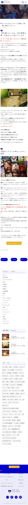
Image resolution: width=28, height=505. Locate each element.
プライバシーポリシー (6, 411)
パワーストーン (6, 300)
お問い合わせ (14, 411)
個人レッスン (9, 417)
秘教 (3, 434)
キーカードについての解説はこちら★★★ (10, 51)
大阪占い (10, 367)
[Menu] (25, 2)
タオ (10, 390)
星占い (21, 378)
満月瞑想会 (14, 432)
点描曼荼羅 (5, 291)
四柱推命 (5, 284)
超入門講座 (15, 372)
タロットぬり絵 (10, 399)
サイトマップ (21, 486)
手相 (4, 282)
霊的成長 (4, 399)
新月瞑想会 (22, 423)
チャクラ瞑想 (16, 423)
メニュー (15, 414)
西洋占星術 (5, 277)
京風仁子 (7, 381)
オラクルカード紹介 (16, 440)
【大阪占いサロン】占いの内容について (10, 396)
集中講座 (13, 420)
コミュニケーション (15, 390)
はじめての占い (5, 375)
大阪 (23, 414)
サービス (17, 387)
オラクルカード (6, 323)
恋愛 (3, 381)
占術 (23, 399)
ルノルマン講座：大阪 (6, 432)
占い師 (9, 402)
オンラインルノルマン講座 (19, 381)
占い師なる (20, 432)
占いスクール (10, 426)
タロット (5, 275)
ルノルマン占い (12, 384)
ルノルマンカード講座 (6, 443)
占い (19, 414)
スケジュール (6, 321)
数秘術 (4, 289)
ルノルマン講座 (17, 426)
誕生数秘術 (16, 417)
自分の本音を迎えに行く (7, 440)
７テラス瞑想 (5, 378)
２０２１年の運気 (10, 369)
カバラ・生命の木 (7, 298)
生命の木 (16, 399)
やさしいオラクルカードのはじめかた (9, 437)
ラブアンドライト (15, 402)
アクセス (20, 411)
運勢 (18, 434)
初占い (4, 372)
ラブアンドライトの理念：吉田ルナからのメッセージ (7, 476)
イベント (5, 314)
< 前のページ (4, 259)
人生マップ (22, 393)
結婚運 (22, 390)
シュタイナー (21, 372)
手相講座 (17, 393)
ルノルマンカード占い (4, 249)
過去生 (8, 387)
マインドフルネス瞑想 (6, 420)
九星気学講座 (19, 384)
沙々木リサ (11, 378)
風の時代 (4, 369)
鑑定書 (12, 381)
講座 (4, 307)
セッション (5, 309)
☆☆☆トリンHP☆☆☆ (18, 237)
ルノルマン (12, 375)
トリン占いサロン (19, 369)
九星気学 (5, 286)
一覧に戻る (14, 259)
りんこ (14, 434)
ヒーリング (5, 302)
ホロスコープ (22, 367)
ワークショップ (6, 312)
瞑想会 (13, 387)
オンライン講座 (5, 384)
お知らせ (4, 417)
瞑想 (4, 293)
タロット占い (5, 390)
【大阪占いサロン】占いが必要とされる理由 (10, 408)
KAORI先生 (16, 367)
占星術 (22, 375)
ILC (3, 295)
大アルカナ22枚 (5, 393)
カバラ (20, 396)
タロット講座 (5, 367)
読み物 (4, 318)
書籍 (4, 316)
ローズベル (5, 429)
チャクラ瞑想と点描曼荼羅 (7, 423)
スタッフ (10, 414)
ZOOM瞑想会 (9, 372)
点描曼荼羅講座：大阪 (15, 429)
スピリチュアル (6, 305)
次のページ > (23, 259)
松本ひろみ (17, 375)
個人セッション (5, 405)
